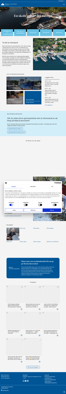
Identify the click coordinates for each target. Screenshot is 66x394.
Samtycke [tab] (13, 186)
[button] (62, 1)
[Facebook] (25, 381)
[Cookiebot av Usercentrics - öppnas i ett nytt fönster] (55, 183)
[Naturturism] (59, 32)
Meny (64, 4)
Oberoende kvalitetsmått (50, 379)
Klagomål (47, 375)
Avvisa (14, 210)
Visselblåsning (48, 378)
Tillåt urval (33, 210)
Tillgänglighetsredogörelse (51, 382)
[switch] (26, 205)
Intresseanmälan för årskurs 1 (15, 128)
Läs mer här (33, 21)
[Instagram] (23, 381)
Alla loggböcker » (49, 105)
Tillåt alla (52, 210)
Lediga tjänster (48, 381)
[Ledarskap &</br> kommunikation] (20, 32)
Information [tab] (33, 186)
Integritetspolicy (4, 388)
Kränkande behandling (50, 376)
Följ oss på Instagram (33, 367)
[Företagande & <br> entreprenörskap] (7, 32)
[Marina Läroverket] (9, 4)
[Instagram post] (21, 309)
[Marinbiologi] (33, 32)
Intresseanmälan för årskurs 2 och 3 (16, 132)
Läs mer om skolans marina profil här (13, 216)
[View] (22, 287)
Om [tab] (52, 186)
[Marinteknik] (46, 32)
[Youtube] (27, 381)
